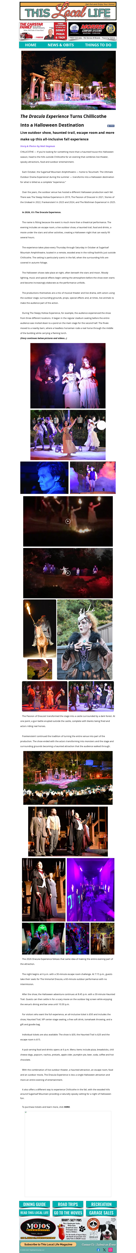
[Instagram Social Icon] (110, 1250)
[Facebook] (98, 1250)
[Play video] (68, 521)
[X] (104, 1250)
